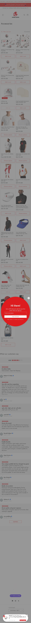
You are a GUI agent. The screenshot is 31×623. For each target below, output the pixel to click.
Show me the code (15, 316)
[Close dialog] (29, 298)
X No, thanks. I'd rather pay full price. (15, 319)
